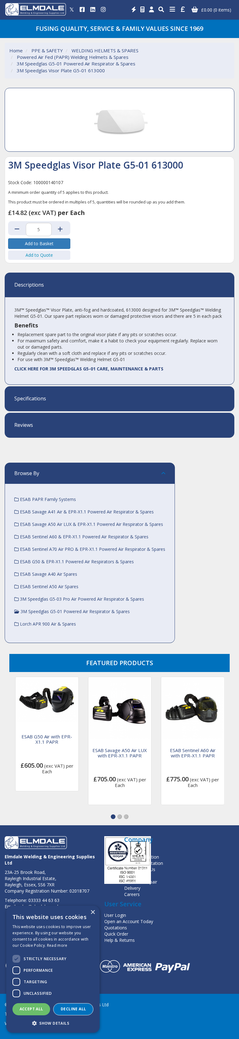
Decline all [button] (73, 1009)
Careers (132, 894)
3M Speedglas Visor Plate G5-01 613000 (61, 70)
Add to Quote (39, 255)
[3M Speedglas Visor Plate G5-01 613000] (119, 119)
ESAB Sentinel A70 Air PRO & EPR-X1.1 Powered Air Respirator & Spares (92, 549)
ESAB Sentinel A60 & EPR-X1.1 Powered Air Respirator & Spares (83, 537)
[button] (113, 816)
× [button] (92, 912)
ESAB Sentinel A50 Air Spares (48, 586)
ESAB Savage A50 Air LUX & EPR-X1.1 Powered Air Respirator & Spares (91, 524)
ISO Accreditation (141, 857)
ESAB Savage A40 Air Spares (48, 574)
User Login (115, 915)
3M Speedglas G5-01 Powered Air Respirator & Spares (76, 63)
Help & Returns (119, 940)
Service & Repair (140, 882)
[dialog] (53, 969)
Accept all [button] (31, 1009)
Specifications (30, 399)
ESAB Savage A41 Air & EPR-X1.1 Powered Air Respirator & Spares (86, 512)
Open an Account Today (128, 921)
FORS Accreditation (143, 863)
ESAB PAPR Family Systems (47, 499)
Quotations (115, 928)
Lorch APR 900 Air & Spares (47, 624)
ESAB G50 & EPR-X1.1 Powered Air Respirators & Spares (76, 562)
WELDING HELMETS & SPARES (105, 50)
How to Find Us (139, 869)
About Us (133, 851)
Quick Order (116, 934)
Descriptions (29, 285)
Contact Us (135, 876)
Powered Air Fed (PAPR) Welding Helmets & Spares (73, 57)
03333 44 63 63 (43, 900)
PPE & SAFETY (47, 50)
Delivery (132, 888)
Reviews (23, 425)
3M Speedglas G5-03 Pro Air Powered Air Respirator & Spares (81, 599)
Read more (57, 945)
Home (16, 50)
